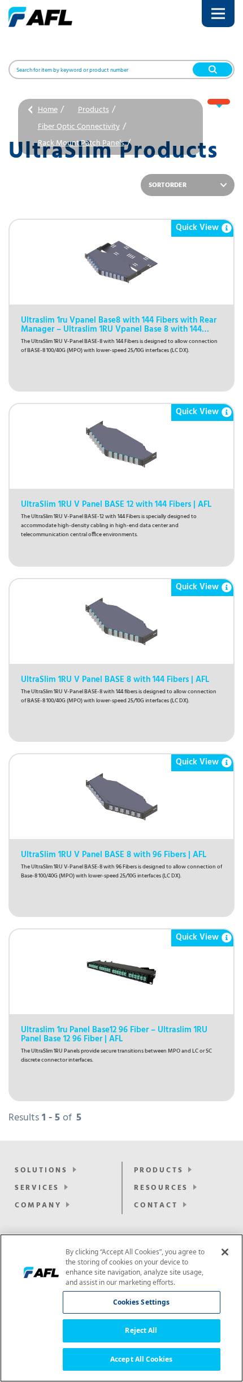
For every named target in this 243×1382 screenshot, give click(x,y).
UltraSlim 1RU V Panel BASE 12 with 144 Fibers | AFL (116, 504)
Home (48, 109)
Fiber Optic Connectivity (79, 126)
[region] (121, 1308)
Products (93, 109)
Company (38, 1205)
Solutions (41, 1170)
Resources (161, 1188)
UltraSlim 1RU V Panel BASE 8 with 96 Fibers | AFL (113, 854)
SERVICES (37, 1188)
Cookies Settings (141, 1302)
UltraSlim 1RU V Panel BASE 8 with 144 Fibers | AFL (115, 679)
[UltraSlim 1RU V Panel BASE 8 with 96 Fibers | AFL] (121, 797)
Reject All (141, 1330)
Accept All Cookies (141, 1359)
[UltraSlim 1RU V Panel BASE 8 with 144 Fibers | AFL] (121, 621)
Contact (156, 1205)
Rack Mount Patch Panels (81, 143)
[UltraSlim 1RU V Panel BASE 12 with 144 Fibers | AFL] (121, 446)
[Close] (224, 1252)
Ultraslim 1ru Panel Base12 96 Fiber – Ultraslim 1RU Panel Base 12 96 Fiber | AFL (114, 1034)
